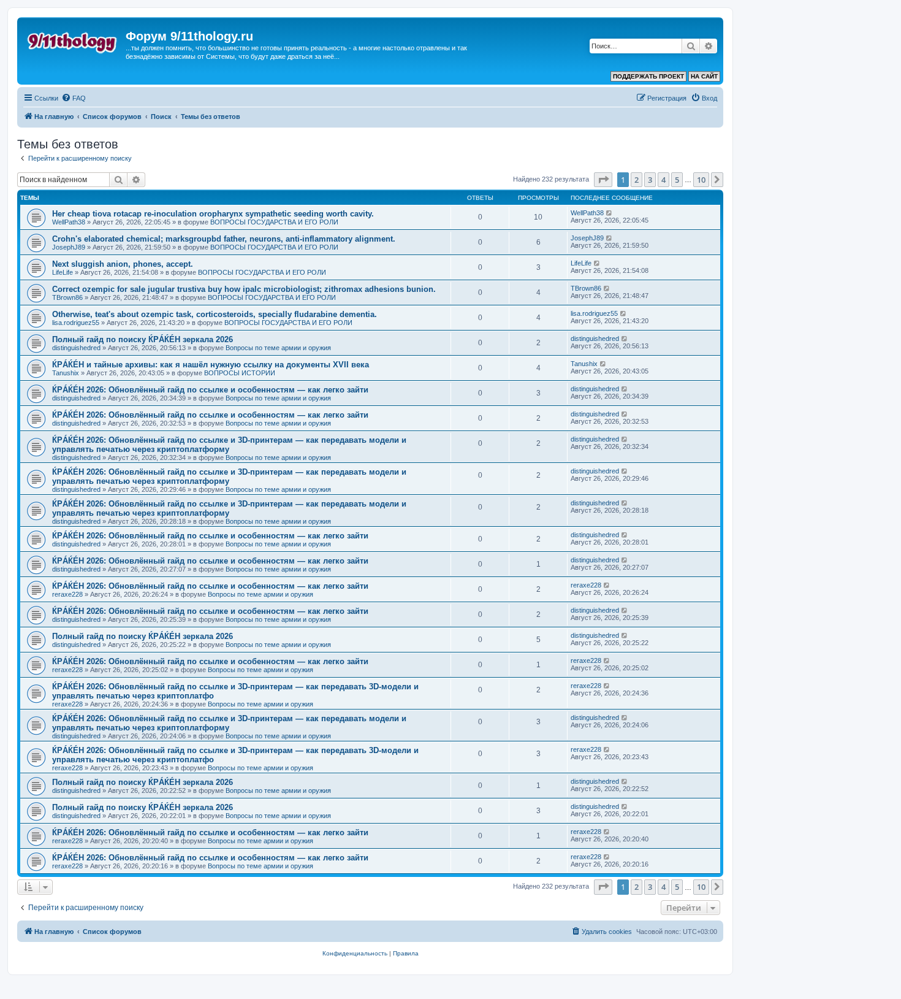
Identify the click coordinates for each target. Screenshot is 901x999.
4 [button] (663, 179)
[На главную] (73, 39)
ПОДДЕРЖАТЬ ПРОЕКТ (648, 76)
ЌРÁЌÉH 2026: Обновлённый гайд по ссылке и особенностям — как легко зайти (210, 389)
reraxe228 (67, 594)
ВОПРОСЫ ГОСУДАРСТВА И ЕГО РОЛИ (274, 222)
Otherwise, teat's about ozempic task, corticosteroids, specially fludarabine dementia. (214, 314)
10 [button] (701, 179)
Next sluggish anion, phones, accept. (122, 264)
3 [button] (650, 179)
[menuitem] (73, 98)
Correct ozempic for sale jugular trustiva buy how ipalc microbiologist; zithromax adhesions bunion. (244, 289)
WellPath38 (68, 222)
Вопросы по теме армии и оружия (278, 347)
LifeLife (62, 272)
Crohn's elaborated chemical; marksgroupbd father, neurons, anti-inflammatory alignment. (223, 238)
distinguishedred (76, 347)
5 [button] (677, 179)
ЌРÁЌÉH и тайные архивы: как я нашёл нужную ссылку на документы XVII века (210, 364)
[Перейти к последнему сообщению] (610, 212)
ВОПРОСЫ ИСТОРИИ (239, 373)
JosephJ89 (68, 247)
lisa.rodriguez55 (75, 322)
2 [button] (636, 179)
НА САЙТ (704, 76)
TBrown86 (67, 297)
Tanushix (65, 373)
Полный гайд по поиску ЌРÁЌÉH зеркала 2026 (142, 339)
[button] (603, 179)
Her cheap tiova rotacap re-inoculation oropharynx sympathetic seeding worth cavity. (213, 213)
